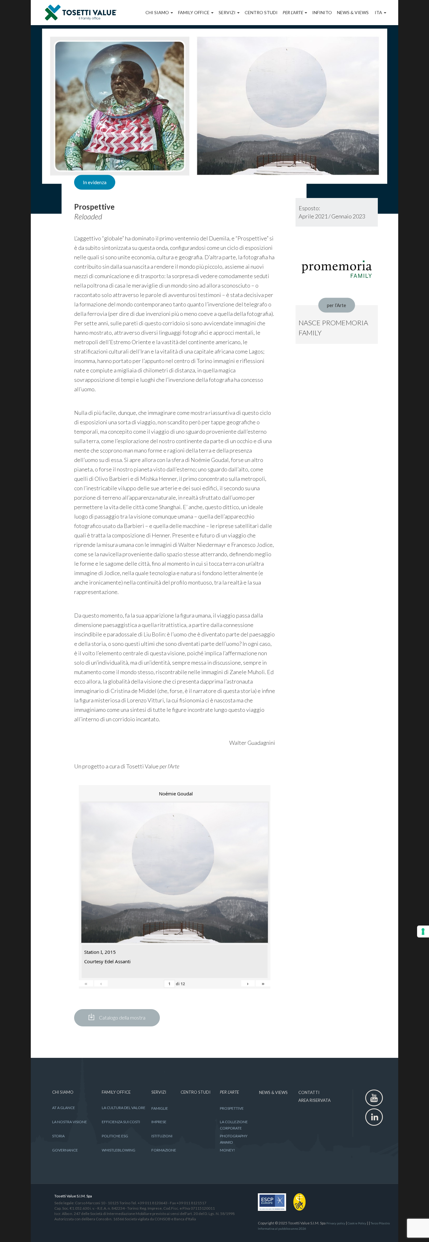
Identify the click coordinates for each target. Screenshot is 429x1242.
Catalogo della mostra (122, 1017)
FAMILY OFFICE (194, 12)
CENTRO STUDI (261, 12)
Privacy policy (335, 1223)
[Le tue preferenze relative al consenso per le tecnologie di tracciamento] (423, 931)
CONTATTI (308, 1092)
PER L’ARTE (293, 12)
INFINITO (322, 12)
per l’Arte (336, 305)
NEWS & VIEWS (353, 12)
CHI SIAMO (157, 12)
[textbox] (174, 216)
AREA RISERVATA (314, 1100)
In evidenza (94, 182)
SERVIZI (227, 12)
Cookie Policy (357, 1223)
